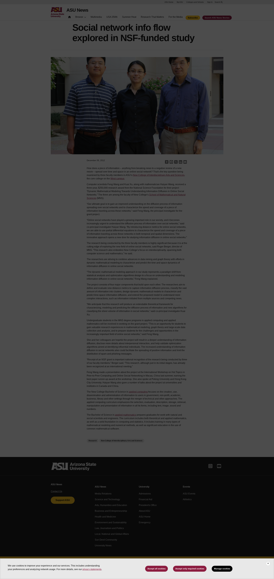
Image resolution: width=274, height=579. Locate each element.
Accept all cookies (156, 568)
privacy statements (91, 569)
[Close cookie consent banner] (268, 564)
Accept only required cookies (189, 568)
